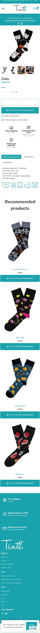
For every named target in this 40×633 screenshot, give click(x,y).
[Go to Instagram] (21, 24)
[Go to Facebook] (18, 24)
